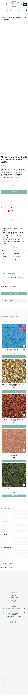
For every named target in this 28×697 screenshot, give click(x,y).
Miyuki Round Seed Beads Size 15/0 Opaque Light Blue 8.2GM (14, 350)
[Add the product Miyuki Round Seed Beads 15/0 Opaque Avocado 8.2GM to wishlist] (24, 485)
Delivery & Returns (5, 686)
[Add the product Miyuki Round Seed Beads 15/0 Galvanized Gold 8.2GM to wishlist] (24, 380)
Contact (3, 689)
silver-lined (21, 202)
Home (2, 17)
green (7, 202)
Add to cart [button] (14, 356)
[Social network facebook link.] (16, 621)
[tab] (14, 220)
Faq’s (2, 692)
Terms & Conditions (6, 683)
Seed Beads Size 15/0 (21, 21)
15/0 (5, 202)
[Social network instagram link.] (11, 621)
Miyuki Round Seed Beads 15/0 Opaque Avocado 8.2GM (14, 489)
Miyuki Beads (12, 21)
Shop (6, 21)
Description (14, 220)
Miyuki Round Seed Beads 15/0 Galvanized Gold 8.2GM (14, 385)
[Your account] (24, 10)
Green (14, 250)
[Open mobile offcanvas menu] (2, 10)
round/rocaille (15, 202)
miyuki (10, 202)
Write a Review (14, 293)
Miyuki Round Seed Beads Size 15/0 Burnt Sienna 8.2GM (14, 420)
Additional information (14, 224)
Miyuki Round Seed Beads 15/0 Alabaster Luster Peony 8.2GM (14, 454)
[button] (25, 5)
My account (4, 695)
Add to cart (14, 191)
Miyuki (6, 204)
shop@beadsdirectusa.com (14, 601)
